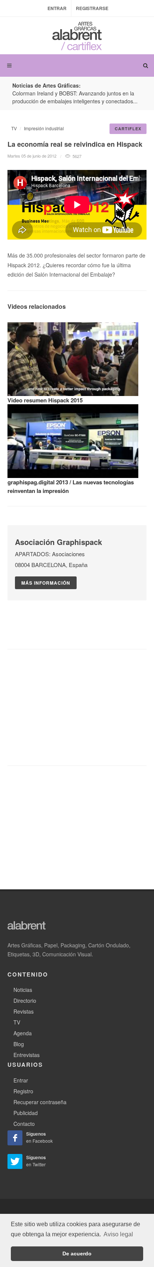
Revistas (23, 1011)
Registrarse (92, 8)
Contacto (24, 1123)
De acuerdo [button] (77, 1254)
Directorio (24, 1000)
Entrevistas (26, 1055)
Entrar (57, 8)
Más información (45, 582)
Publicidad (25, 1113)
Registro (23, 1091)
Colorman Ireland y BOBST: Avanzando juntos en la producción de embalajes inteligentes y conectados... (75, 97)
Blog (18, 1044)
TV (14, 128)
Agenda (22, 1033)
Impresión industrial (44, 128)
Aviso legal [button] (118, 1234)
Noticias (22, 989)
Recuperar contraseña (40, 1102)
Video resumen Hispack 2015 (45, 400)
